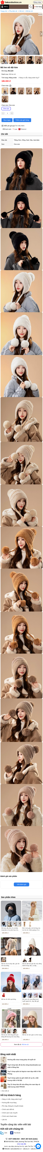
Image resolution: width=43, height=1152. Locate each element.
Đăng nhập (37, 2)
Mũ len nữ (29, 11)
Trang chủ (3, 11)
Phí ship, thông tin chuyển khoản (12, 1106)
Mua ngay (7, 120)
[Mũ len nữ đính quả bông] (11, 982)
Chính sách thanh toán (9, 1116)
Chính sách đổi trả (8, 1109)
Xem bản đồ (22, 1144)
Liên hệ (4, 1119)
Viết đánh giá (21, 884)
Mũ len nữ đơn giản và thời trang (32, 1035)
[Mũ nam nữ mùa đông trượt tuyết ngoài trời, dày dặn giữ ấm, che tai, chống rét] (32, 982)
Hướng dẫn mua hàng (9, 1102)
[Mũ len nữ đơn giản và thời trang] (32, 1017)
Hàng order (13, 77)
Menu (6, 7)
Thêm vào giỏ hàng (22, 120)
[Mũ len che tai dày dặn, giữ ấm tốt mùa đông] (11, 946)
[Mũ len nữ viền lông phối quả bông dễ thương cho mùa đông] (11, 1017)
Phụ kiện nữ (13, 11)
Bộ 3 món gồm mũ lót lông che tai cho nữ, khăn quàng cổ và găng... (31, 930)
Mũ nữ (22, 11)
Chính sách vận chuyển (10, 1113)
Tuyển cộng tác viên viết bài (15, 1124)
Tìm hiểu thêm (19, 126)
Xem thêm (36, 140)
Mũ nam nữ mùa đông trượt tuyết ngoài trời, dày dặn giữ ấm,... (30, 1001)
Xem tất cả (5, 1091)
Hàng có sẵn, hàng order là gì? (29, 77)
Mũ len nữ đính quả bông (8, 999)
